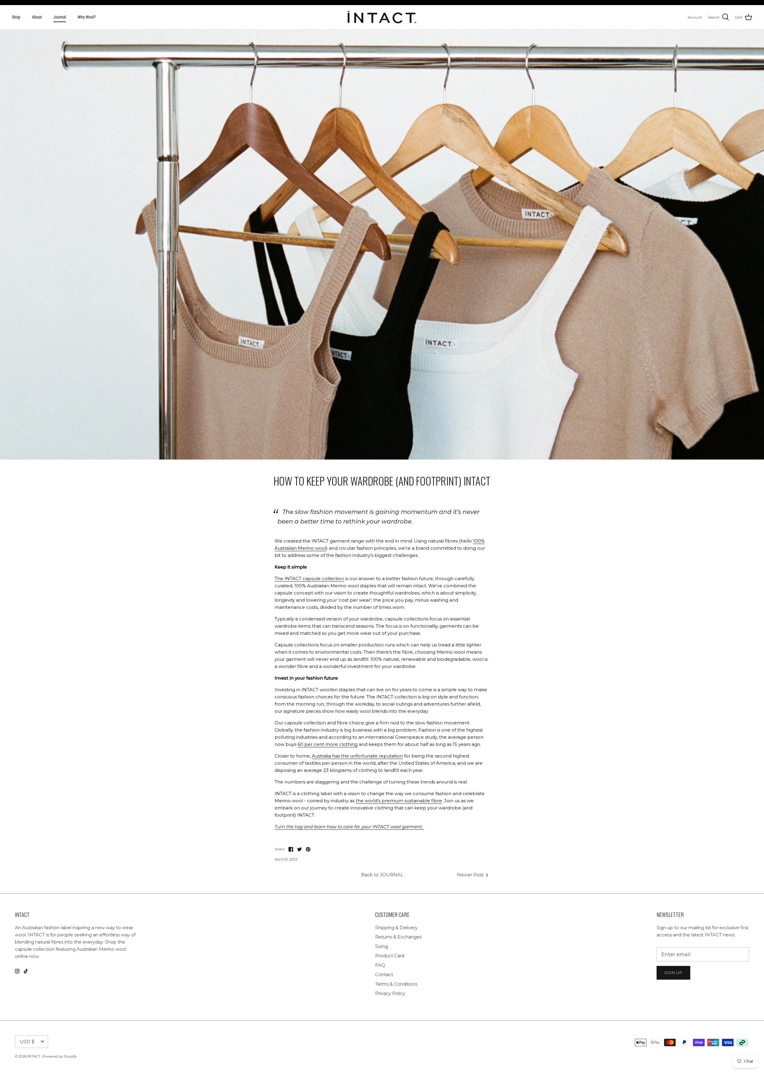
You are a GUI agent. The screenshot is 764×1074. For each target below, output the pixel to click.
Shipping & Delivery (396, 927)
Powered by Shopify (60, 1056)
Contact (384, 974)
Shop (16, 17)
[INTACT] (382, 17)
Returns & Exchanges (398, 937)
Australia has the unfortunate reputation (357, 756)
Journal (59, 17)
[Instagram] (17, 971)
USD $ (27, 1041)
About (37, 17)
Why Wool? (87, 17)
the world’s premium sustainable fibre (399, 800)
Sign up (673, 972)
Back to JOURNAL (382, 875)
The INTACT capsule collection (309, 578)
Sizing (381, 946)
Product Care (390, 955)
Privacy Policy (390, 993)
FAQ (380, 965)
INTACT (34, 1056)
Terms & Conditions (396, 984)
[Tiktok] (26, 971)
